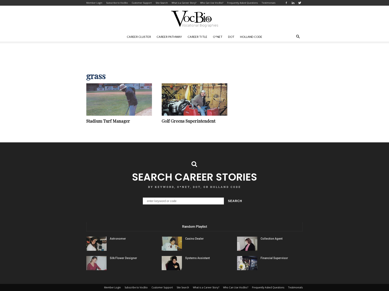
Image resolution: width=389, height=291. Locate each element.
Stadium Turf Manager (108, 121)
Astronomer (118, 238)
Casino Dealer (194, 238)
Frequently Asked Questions (242, 2)
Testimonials (268, 2)
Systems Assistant (197, 258)
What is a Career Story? (184, 2)
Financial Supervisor (274, 258)
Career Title (197, 36)
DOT (231, 36)
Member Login (94, 2)
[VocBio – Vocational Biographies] (194, 19)
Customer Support (142, 2)
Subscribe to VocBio (117, 2)
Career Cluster (139, 36)
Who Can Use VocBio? (211, 2)
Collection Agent (271, 238)
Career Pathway (169, 36)
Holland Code (251, 36)
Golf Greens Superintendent (188, 121)
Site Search (162, 2)
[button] (298, 37)
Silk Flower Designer (123, 258)
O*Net (217, 36)
